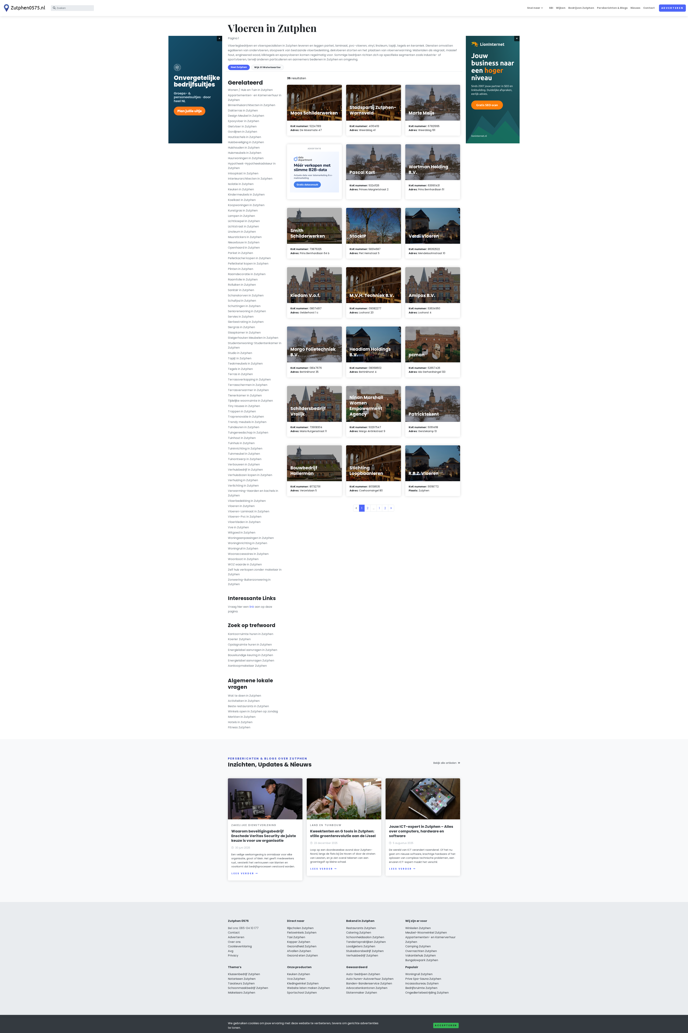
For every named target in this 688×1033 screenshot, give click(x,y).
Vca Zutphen (296, 979)
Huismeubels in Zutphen (244, 153)
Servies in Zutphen (241, 317)
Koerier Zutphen (239, 639)
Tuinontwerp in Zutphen (244, 459)
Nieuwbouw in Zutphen (243, 242)
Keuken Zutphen (298, 974)
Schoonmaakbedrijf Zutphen (248, 988)
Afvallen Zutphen (299, 951)
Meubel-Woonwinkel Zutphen (426, 932)
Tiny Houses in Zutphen (244, 406)
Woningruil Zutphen (419, 974)
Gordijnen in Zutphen (242, 132)
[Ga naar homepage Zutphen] (23, 8)
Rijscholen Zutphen (300, 928)
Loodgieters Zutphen (360, 946)
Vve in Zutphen (238, 527)
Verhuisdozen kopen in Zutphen (250, 475)
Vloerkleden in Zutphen (244, 522)
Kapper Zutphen (298, 942)
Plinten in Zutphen (240, 269)
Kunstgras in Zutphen (243, 210)
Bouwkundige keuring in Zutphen (250, 655)
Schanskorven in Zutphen (246, 295)
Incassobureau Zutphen (422, 983)
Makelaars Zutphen (241, 993)
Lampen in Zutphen (241, 216)
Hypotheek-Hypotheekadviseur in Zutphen (252, 165)
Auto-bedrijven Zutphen (363, 974)
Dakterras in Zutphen (243, 110)
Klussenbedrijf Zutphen (244, 974)
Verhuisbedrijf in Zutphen (245, 470)
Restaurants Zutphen (361, 928)
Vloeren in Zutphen (241, 506)
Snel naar (533, 8)
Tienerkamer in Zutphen (245, 395)
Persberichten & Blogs (612, 8)
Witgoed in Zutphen (241, 532)
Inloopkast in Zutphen (243, 173)
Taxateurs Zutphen (241, 983)
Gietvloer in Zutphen (242, 126)
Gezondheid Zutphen (301, 946)
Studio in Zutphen (240, 353)
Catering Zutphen (358, 932)
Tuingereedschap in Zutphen (248, 432)
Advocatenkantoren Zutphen (366, 988)
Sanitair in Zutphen (241, 290)
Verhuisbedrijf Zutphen (362, 955)
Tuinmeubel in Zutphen (244, 454)
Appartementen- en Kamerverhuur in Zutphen (254, 97)
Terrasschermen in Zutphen (247, 385)
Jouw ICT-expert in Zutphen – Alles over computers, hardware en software (421, 831)
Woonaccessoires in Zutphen (248, 554)
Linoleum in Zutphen (242, 232)
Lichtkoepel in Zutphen (244, 221)
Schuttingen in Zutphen (244, 306)
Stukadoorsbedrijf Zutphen (365, 951)
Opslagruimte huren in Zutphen (250, 644)
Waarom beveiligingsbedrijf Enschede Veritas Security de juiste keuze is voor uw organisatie (263, 836)
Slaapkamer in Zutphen (244, 332)
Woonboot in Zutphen (243, 559)
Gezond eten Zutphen (302, 955)
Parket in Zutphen (240, 253)
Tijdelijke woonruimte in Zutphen (250, 401)
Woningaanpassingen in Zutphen (251, 538)
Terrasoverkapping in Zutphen (249, 379)
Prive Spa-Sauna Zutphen (423, 979)
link (251, 607)
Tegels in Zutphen (240, 369)
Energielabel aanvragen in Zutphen (252, 650)
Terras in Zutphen (240, 374)
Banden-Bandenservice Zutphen (369, 983)
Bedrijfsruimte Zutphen (421, 988)
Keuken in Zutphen (241, 189)
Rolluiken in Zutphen (242, 285)
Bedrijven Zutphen (581, 8)
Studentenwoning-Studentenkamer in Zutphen (254, 345)
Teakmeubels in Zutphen (245, 363)
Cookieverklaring (240, 946)
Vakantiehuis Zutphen (420, 955)
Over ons (234, 942)
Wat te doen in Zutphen (244, 696)
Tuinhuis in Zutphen (241, 443)
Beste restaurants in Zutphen (248, 706)
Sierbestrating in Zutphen (246, 322)
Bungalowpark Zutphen (421, 960)
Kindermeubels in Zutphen (246, 194)
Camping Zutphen (418, 946)
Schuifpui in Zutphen (242, 301)
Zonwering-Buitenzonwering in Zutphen (249, 582)
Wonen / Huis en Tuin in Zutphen (250, 90)
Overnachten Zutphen (421, 951)
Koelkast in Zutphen (242, 200)
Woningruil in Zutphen (243, 548)
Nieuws (635, 8)
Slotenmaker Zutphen (361, 993)
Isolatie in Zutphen (241, 184)
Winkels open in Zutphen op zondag (253, 711)
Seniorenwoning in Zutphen (247, 311)
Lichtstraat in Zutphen (243, 226)
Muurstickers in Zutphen (245, 237)
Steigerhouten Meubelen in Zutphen (253, 338)
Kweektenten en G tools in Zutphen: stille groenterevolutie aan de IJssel (343, 833)
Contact (649, 8)
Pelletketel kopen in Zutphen (248, 263)
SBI (551, 8)
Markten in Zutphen (241, 717)
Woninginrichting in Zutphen (247, 543)
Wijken (560, 8)
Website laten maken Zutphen (308, 988)
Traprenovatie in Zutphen (246, 417)
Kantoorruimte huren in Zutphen (250, 634)
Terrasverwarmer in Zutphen (248, 390)
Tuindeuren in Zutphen (243, 427)
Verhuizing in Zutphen (243, 480)
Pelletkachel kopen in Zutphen (249, 258)
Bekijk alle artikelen (445, 763)
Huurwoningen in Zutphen (246, 158)
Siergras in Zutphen (241, 327)
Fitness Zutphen (239, 727)
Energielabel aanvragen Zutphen (251, 660)
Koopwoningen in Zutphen (246, 205)
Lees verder (242, 873)
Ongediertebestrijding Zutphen (427, 993)
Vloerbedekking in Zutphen (247, 501)
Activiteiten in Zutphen (244, 701)
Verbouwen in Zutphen (244, 464)
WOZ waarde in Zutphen (245, 564)
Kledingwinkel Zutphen (303, 983)
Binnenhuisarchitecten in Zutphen (251, 105)
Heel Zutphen (239, 67)
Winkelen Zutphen (418, 928)
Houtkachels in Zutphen (244, 137)
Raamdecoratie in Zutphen (247, 274)
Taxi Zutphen (296, 937)
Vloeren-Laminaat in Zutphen (248, 511)
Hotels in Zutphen (240, 722)
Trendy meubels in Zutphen (247, 422)
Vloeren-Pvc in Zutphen (244, 517)
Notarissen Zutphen (241, 979)
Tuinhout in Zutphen (242, 438)
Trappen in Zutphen (242, 411)
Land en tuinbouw (326, 825)
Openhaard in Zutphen (244, 248)
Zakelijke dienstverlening (253, 825)
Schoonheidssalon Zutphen (365, 937)
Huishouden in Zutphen (244, 148)
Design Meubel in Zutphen (246, 116)
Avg (230, 951)
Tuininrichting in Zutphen (245, 448)
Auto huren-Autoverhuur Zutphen (369, 979)
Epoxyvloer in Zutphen (243, 121)
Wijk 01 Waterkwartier (267, 67)
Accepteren (446, 1025)
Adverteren (672, 7)
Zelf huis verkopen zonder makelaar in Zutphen (254, 572)
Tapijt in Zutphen (239, 358)
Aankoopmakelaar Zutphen (247, 666)
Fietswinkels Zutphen (301, 932)
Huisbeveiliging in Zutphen (246, 142)
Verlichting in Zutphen (243, 486)
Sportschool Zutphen (302, 993)
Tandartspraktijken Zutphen (366, 942)
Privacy (233, 955)
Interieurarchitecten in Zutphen (250, 179)
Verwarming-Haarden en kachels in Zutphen (253, 493)
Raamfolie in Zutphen (243, 279)
